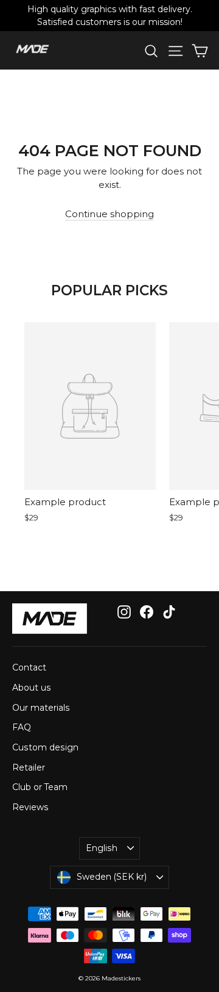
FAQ (21, 727)
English (101, 848)
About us (31, 687)
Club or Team (40, 787)
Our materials (41, 707)
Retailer (28, 767)
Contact (29, 667)
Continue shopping (109, 214)
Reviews (30, 807)
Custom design (45, 747)
